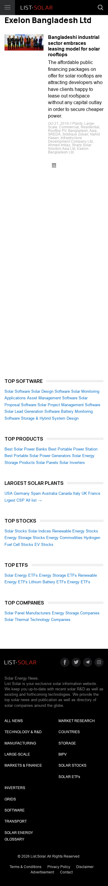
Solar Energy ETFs (21, 575)
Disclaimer (85, 867)
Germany (22, 493)
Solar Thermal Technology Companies (37, 619)
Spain (36, 493)
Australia (49, 493)
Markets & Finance (23, 765)
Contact (66, 872)
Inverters (14, 788)
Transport (15, 821)
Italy (76, 493)
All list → (34, 500)
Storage (67, 743)
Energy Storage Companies (76, 613)
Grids (10, 799)
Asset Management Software (52, 398)
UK (84, 493)
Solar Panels (47, 462)
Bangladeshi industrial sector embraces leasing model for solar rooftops (74, 46)
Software (14, 810)
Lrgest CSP (14, 500)
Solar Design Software (50, 391)
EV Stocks (43, 544)
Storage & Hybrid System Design (50, 418)
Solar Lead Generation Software (32, 411)
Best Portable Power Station (73, 449)
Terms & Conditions (25, 867)
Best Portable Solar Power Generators (37, 455)
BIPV (62, 754)
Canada (65, 493)
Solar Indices (39, 531)
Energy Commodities (64, 537)
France (94, 493)
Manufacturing (20, 743)
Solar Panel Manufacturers (27, 613)
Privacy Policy (58, 867)
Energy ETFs (78, 582)
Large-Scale (17, 754)
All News (13, 721)
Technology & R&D (23, 732)
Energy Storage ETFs (58, 575)
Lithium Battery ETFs (47, 582)
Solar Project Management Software (69, 405)
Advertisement (42, 872)
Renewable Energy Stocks (75, 531)
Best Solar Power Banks (25, 449)
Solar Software (17, 391)
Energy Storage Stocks (24, 537)
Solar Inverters (72, 462)
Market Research (76, 721)
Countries (69, 732)
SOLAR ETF (69, 777)
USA (8, 493)
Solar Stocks (15, 531)
